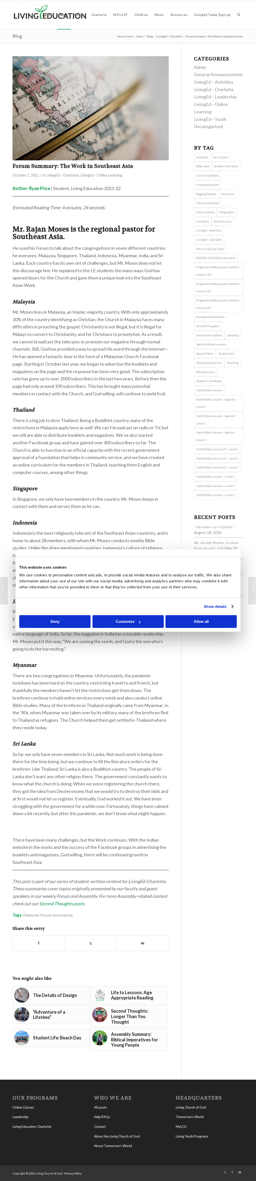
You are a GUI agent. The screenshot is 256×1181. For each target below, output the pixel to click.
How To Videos (205, 212)
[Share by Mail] (142, 943)
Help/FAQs (102, 1117)
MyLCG (181, 1127)
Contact (100, 1127)
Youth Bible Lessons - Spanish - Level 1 (216, 403)
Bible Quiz (203, 166)
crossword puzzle (207, 184)
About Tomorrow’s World (113, 1146)
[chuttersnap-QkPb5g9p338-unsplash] (90, 108)
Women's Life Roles (209, 381)
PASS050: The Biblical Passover (216, 257)
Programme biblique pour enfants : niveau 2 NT (218, 287)
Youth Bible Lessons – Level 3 (215, 494)
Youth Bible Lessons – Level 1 (215, 476)
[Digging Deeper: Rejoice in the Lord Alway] (252, 590)
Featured (31, 915)
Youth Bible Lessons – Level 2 (215, 485)
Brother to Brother (226, 166)
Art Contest (220, 157)
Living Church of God (191, 1107)
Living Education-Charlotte (31, 1127)
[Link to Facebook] (232, 1172)
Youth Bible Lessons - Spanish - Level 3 (216, 436)
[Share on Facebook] (39, 943)
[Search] (239, 14)
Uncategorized (208, 126)
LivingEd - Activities (209, 230)
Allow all (201, 621)
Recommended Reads (210, 316)
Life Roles (202, 221)
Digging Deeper (206, 194)
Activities (202, 157)
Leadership (20, 1117)
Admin (200, 67)
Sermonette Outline (209, 335)
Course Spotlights (207, 175)
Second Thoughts (207, 326)
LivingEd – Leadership (215, 96)
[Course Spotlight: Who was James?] (4, 590)
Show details (215, 606)
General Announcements (218, 74)
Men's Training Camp (210, 248)
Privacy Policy (73, 1173)
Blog (17, 36)
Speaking (233, 335)
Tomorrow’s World (190, 1117)
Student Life (226, 353)
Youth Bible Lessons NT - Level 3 (217, 467)
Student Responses (209, 362)
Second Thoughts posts (61, 903)
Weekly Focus (205, 372)
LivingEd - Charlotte (62, 175)
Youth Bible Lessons (209, 390)
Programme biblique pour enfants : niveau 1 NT (218, 270)
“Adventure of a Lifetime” (214, 526)
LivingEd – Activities (213, 82)
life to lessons (223, 221)
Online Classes (23, 1107)
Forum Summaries (56, 915)
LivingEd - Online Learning (101, 175)
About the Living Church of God (117, 1136)
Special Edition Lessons (211, 344)
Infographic (227, 212)
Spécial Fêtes (205, 353)
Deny (55, 621)
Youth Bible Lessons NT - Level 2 (217, 458)
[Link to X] (224, 1172)
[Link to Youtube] (240, 1172)
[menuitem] (49, 14)
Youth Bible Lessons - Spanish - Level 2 (216, 419)
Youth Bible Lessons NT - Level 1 (217, 449)
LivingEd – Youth (210, 119)
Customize (125, 621)
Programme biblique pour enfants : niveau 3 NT (218, 304)
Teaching (232, 362)
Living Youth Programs (192, 1136)
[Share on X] (91, 943)
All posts (100, 1107)
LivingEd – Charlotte (214, 89)
